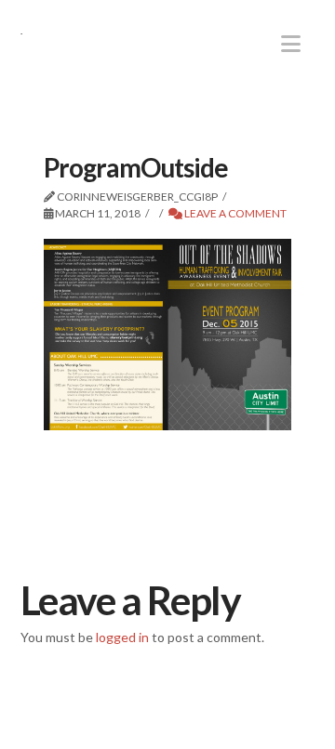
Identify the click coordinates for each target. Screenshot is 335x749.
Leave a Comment (234, 213)
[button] (291, 43)
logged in (122, 637)
